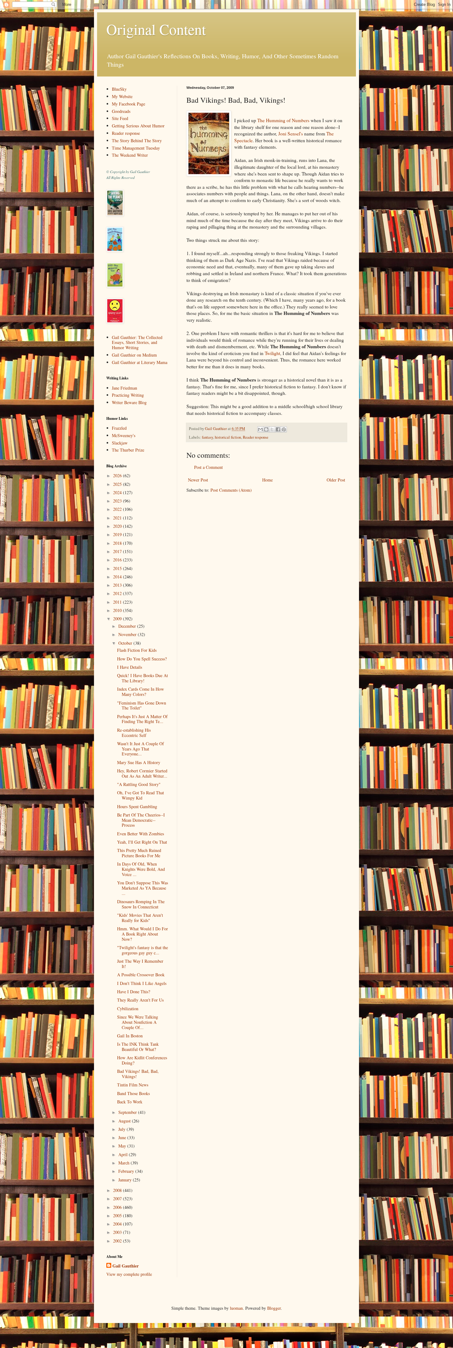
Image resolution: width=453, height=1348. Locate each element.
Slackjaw (120, 443)
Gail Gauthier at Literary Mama (139, 362)
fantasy (207, 437)
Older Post (336, 480)
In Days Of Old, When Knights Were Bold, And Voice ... (141, 869)
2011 (118, 602)
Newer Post (198, 480)
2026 (118, 475)
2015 (118, 568)
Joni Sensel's (290, 133)
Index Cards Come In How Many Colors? (140, 691)
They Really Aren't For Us (140, 1000)
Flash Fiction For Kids (137, 650)
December (127, 626)
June (122, 1137)
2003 (118, 1232)
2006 (118, 1207)
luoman (236, 1308)
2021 (118, 518)
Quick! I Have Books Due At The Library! (142, 678)
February (126, 1171)
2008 (118, 1190)
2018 (118, 543)
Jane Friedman (124, 388)
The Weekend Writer (130, 155)
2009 (118, 619)
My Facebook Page (128, 104)
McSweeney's (123, 435)
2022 (118, 509)
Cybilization (127, 1008)
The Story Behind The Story (137, 140)
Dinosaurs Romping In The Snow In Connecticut (141, 904)
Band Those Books (133, 1093)
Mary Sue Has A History (138, 762)
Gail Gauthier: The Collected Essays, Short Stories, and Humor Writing (137, 342)
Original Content (156, 29)
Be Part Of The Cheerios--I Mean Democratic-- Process (141, 820)
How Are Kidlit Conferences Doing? (142, 1060)
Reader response (255, 437)
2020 (118, 526)
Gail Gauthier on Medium (134, 355)
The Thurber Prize (128, 450)
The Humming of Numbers (283, 120)
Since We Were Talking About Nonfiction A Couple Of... (137, 1022)
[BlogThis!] (266, 429)
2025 (118, 484)
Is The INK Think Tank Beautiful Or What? (138, 1046)
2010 (118, 610)
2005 (118, 1215)
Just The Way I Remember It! (140, 963)
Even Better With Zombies (140, 834)
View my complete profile (129, 1274)
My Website (122, 96)
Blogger (274, 1308)
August (125, 1121)
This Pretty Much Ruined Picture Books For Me (139, 852)
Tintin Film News (132, 1085)
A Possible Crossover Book (141, 975)
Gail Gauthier (125, 1266)
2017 (118, 551)
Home (267, 480)
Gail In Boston (130, 1036)
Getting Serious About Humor (138, 126)
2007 (118, 1198)
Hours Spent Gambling (137, 806)
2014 (118, 577)
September (128, 1112)
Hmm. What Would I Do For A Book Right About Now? (142, 934)
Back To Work (129, 1102)
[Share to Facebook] (278, 429)
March (124, 1163)
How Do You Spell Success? (142, 659)
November (128, 634)
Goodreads (121, 111)
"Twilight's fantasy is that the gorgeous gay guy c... (142, 950)
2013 (118, 585)
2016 (118, 560)
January (125, 1180)
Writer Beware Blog (129, 402)
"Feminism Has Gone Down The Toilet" (141, 705)
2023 (118, 501)
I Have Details (129, 667)
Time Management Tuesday (136, 148)
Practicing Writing (128, 395)
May (122, 1146)
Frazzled (119, 428)
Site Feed (120, 118)
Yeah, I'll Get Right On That (142, 842)
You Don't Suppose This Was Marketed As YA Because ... (142, 888)
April (123, 1154)
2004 (118, 1224)
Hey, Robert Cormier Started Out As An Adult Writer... (142, 773)
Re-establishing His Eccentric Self (134, 732)
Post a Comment (208, 467)
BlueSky (119, 89)
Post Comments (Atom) (231, 490)
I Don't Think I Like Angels (141, 983)
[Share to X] (272, 429)
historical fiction (228, 437)
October (125, 643)
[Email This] (260, 429)
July (122, 1129)
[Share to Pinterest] (284, 429)
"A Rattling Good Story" (139, 784)
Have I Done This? (133, 991)
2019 (118, 534)
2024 (118, 492)
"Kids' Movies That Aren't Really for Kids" (140, 917)
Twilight (272, 353)
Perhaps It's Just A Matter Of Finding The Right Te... (142, 719)
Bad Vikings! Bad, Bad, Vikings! (138, 1073)
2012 (118, 593)
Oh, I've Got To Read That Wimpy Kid (140, 795)
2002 (118, 1241)
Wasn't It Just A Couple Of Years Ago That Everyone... (140, 749)
